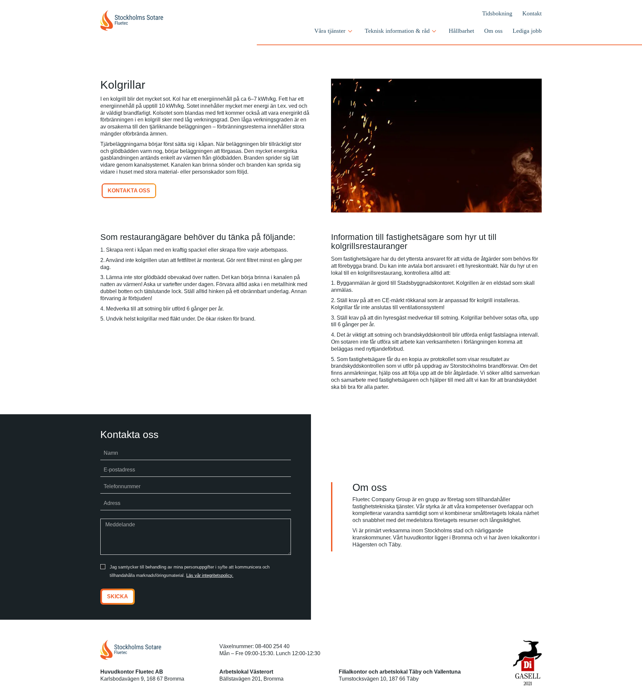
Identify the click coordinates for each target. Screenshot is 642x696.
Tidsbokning (497, 13)
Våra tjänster (329, 30)
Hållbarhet (461, 30)
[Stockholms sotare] (144, 20)
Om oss (493, 30)
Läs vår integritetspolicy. (209, 575)
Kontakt (532, 13)
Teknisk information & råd (397, 30)
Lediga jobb (527, 30)
